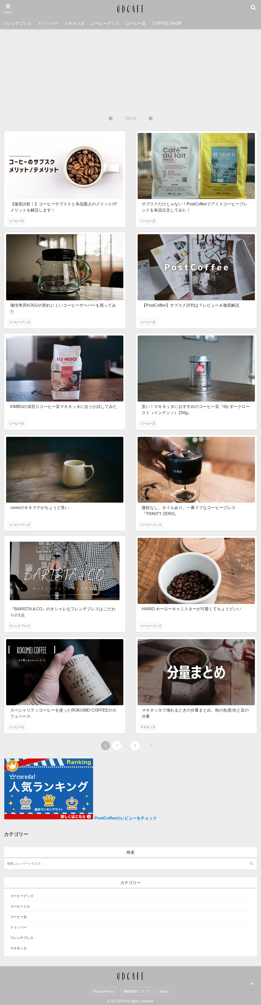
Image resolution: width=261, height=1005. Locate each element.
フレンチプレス (17, 23)
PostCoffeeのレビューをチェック (126, 818)
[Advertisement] (130, 67)
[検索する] (251, 863)
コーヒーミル (20, 906)
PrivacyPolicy (103, 991)
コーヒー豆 (135, 23)
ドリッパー (48, 23)
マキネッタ (74, 23)
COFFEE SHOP (166, 23)
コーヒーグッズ (105, 23)
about (164, 991)
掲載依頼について (136, 991)
